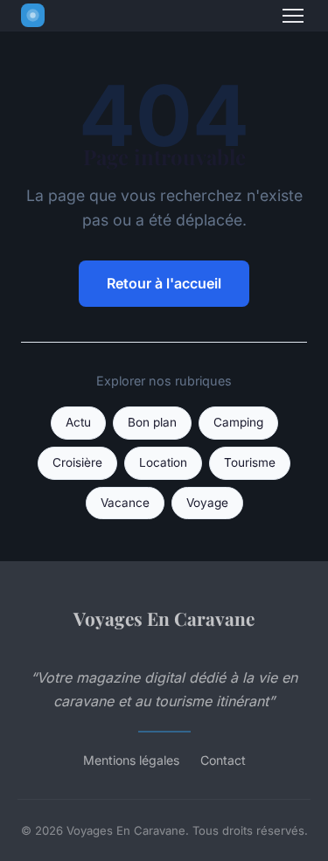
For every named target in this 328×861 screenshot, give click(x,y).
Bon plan (152, 422)
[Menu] (293, 16)
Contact (223, 760)
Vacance (125, 503)
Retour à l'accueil (164, 283)
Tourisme (250, 462)
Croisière (77, 462)
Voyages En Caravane (164, 618)
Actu (78, 422)
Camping (238, 422)
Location (163, 462)
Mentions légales (131, 760)
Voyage (207, 503)
